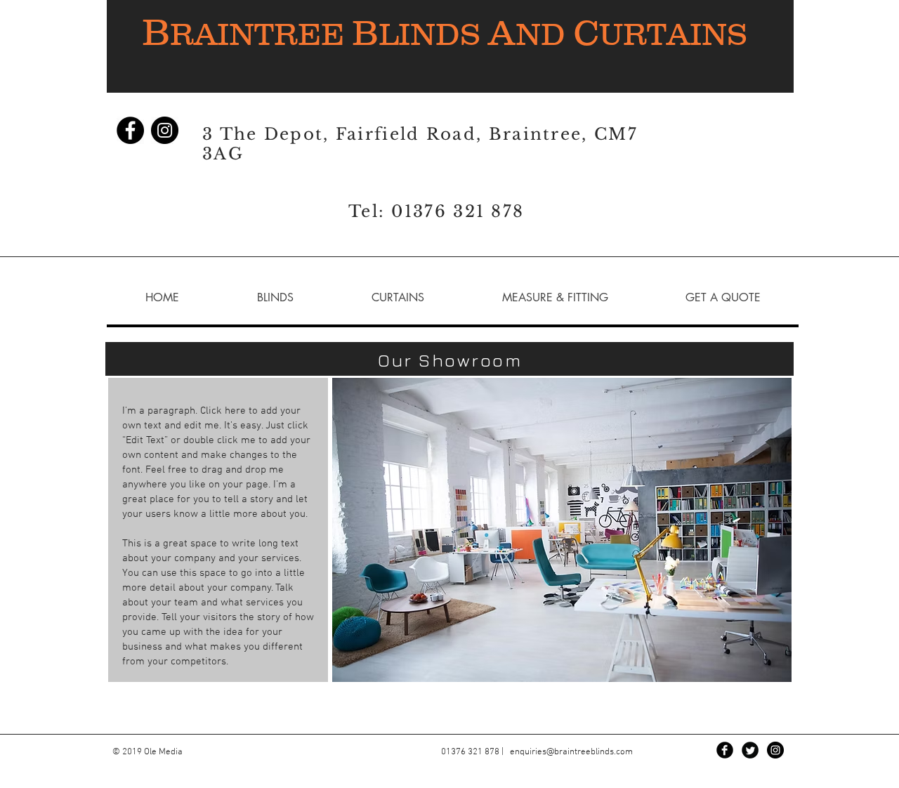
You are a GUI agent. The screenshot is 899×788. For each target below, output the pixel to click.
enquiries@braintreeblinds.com (571, 752)
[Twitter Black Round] (750, 750)
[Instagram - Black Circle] (164, 130)
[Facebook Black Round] (724, 750)
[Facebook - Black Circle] (130, 130)
